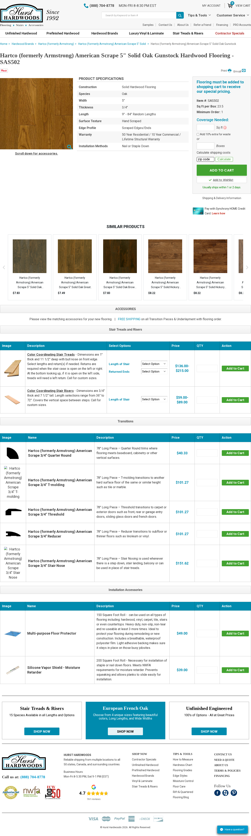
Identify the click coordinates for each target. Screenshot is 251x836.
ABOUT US (221, 765)
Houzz (225, 793)
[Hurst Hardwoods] (29, 15)
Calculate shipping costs (213, 152)
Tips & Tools (197, 15)
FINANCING (222, 776)
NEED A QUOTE (224, 759)
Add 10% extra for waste (215, 134)
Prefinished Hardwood (145, 770)
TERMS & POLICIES (227, 770)
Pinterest (234, 793)
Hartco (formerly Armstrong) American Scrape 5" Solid (112, 43)
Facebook (217, 793)
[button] (69, 147)
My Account (211, 5)
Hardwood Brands (23, 43)
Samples (148, 24)
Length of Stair (119, 364)
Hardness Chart (182, 765)
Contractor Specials (144, 759)
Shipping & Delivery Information (221, 198)
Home (3, 43)
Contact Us (165, 24)
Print (224, 70)
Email (237, 71)
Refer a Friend (202, 24)
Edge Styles (180, 775)
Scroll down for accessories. (36, 153)
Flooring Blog (181, 797)
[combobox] (143, 15)
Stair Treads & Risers (145, 786)
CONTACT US (223, 754)
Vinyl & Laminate (142, 781)
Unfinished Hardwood (145, 765)
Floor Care (179, 786)
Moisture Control (183, 781)
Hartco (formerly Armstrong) (56, 43)
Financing (222, 24)
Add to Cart (235, 368)
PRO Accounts (242, 24)
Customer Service (231, 15)
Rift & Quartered (183, 792)
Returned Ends (119, 371)
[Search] (180, 15)
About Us (183, 24)
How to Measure (183, 759)
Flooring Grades (182, 770)
